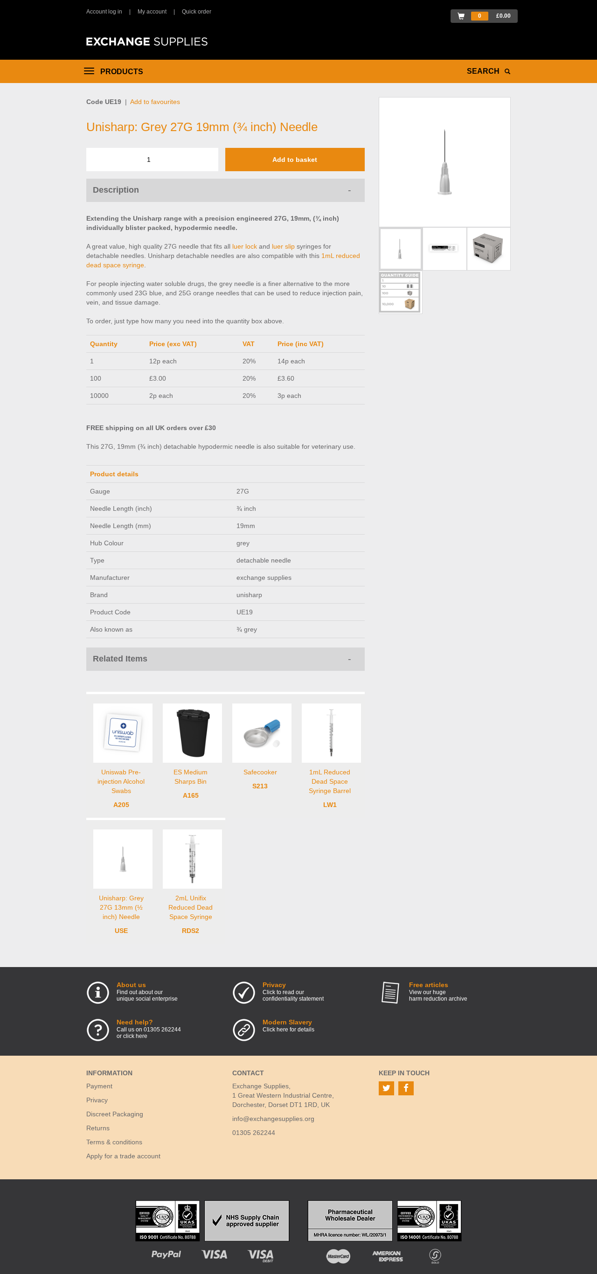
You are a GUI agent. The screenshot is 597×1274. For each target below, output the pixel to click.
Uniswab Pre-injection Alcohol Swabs (121, 781)
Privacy (97, 1100)
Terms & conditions (114, 1142)
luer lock (244, 246)
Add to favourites (155, 101)
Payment (99, 1086)
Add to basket (294, 159)
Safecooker (260, 772)
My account (152, 11)
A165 (191, 795)
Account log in (104, 11)
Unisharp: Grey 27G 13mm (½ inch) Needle (121, 907)
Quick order (196, 11)
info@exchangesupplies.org (273, 1118)
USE (121, 930)
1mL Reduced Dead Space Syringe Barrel (330, 781)
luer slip (283, 246)
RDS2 (190, 930)
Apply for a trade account (123, 1156)
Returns (98, 1128)
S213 (260, 786)
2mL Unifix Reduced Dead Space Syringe (190, 907)
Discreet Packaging (114, 1114)
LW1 (330, 804)
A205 (121, 804)
